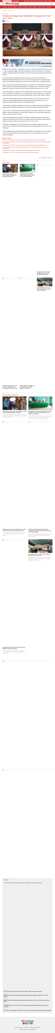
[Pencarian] (51, 4)
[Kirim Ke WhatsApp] (51, 158)
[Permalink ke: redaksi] (4, 21)
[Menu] (3, 4)
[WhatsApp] (29, 1023)
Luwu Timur (5, 13)
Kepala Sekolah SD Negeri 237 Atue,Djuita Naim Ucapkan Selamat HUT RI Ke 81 (21, 150)
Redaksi (27, 1027)
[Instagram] (26, 1023)
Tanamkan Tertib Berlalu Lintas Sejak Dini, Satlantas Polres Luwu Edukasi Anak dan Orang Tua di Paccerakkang (26, 148)
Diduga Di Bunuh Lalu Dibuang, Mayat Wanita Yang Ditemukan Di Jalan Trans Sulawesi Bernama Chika (27, 1001)
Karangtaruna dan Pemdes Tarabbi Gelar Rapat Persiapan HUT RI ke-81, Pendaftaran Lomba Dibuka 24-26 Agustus (27, 142)
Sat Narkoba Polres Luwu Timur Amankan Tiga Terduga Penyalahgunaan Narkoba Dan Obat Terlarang (26, 1006)
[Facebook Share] (40, 158)
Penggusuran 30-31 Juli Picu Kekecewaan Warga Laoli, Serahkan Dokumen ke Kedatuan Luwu (25, 145)
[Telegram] (32, 1023)
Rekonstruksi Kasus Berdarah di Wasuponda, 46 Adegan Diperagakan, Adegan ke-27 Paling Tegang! (26, 996)
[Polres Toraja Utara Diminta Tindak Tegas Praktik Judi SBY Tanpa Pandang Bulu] (27, 935)
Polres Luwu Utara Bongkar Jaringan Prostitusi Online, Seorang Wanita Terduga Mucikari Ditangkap (27, 1010)
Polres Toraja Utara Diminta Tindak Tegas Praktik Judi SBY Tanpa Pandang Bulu (23, 991)
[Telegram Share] (48, 158)
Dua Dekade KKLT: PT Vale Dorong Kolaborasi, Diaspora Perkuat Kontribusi (21, 152)
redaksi (7, 20)
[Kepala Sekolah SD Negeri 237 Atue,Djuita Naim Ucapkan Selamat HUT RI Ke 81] (27, 331)
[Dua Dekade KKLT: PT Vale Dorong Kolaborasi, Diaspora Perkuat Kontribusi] (44, 282)
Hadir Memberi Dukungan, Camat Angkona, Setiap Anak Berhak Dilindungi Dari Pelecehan (24, 140)
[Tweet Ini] (43, 158)
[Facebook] (24, 1023)
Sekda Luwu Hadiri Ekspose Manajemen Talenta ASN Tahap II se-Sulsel (18, 1)
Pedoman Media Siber (35, 1027)
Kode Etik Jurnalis (19, 1027)
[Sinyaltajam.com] (12, 4)
